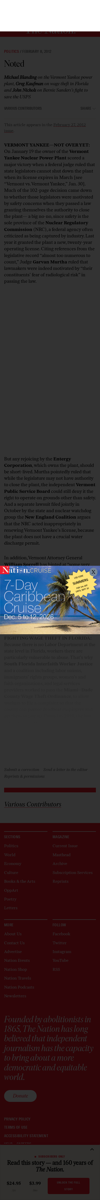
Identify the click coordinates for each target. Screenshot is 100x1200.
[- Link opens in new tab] (50, 600)
